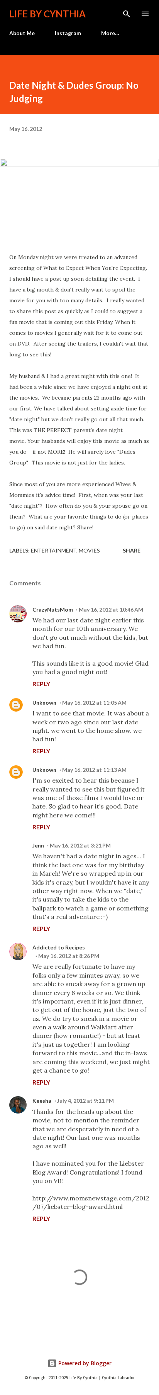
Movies (89, 550)
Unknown (44, 702)
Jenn (38, 845)
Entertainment (53, 550)
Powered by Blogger (84, 1363)
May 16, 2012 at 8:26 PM (68, 956)
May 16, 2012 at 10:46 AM (111, 609)
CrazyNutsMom (52, 609)
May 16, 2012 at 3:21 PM (80, 845)
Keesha (41, 1100)
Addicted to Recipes (58, 947)
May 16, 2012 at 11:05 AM (94, 702)
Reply (41, 683)
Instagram (68, 33)
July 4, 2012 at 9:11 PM (85, 1100)
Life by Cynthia (47, 13)
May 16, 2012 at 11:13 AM (94, 769)
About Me (22, 33)
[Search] (126, 14)
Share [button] (131, 550)
